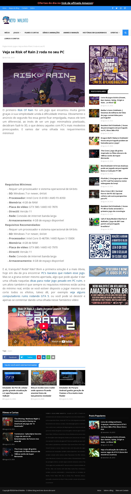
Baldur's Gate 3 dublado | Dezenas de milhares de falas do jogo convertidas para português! (113, 114)
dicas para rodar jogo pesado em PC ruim (56, 280)
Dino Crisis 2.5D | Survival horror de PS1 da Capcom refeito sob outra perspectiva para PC (114, 195)
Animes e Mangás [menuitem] (71, 32)
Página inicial (7, 46)
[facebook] (113, 8)
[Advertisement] (44, 157)
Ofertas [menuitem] (114, 32)
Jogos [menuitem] (16, 32)
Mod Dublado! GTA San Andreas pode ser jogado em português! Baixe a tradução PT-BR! (114, 168)
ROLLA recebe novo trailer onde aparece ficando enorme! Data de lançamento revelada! (43, 391)
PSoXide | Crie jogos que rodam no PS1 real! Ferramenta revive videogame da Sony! (114, 181)
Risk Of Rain (25, 110)
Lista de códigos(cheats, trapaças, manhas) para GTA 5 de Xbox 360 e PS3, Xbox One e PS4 (113, 426)
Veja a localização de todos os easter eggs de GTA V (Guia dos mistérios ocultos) (114, 452)
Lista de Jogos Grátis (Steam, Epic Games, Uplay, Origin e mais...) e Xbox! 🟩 (113, 100)
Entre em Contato (122, 490)
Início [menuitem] (7, 32)
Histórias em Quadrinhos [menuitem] (95, 32)
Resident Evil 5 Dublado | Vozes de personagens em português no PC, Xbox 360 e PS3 (114, 128)
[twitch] (124, 8)
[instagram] (120, 8)
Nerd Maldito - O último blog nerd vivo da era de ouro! (35, 490)
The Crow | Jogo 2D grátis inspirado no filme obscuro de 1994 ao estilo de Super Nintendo (114, 154)
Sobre (32, 8)
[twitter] (116, 8)
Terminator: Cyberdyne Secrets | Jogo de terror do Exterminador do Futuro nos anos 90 (27, 438)
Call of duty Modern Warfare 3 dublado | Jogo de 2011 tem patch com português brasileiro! (114, 222)
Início (4, 8)
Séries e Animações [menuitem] (51, 32)
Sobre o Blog (108, 490)
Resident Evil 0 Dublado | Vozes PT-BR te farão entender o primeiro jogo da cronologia (114, 208)
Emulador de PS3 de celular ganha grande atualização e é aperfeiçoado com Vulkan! (15, 391)
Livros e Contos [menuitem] (11, 38)
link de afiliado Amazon (77, 3)
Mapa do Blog (14, 8)
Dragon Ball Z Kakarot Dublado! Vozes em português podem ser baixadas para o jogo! (114, 140)
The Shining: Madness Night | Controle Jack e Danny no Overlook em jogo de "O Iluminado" (27, 422)
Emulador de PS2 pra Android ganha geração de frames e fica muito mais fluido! (71, 391)
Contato (25, 8)
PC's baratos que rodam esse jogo (63, 273)
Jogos (15, 46)
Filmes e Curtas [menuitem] (32, 32)
